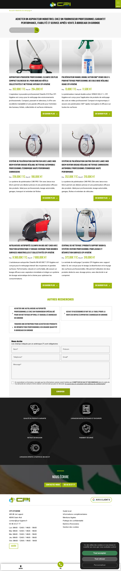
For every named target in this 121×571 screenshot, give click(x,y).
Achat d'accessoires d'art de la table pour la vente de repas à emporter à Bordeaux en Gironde (86, 313)
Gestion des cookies (71, 527)
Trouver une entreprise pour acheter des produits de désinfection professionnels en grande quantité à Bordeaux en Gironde (35, 327)
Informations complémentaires (75, 514)
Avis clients (103, 499)
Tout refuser (100, 559)
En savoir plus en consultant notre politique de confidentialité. (85, 384)
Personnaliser (100, 565)
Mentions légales (69, 517)
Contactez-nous (53, 484)
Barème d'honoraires (71, 524)
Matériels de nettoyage (23, 10)
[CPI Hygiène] (60, 4)
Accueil (11, 10)
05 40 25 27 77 (69, 484)
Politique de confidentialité (73, 521)
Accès (13, 546)
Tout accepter (99, 553)
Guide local (67, 511)
